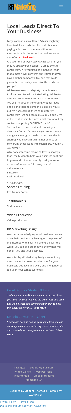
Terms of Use (26, 401)
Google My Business (41, 367)
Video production (17, 220)
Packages (19, 367)
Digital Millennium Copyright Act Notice (23, 405)
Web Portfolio (44, 371)
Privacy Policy (8, 401)
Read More (40, 307)
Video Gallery (23, 371)
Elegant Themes (35, 390)
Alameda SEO (34, 379)
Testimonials (14, 206)
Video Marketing (44, 375)
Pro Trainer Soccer (17, 192)
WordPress (35, 395)
